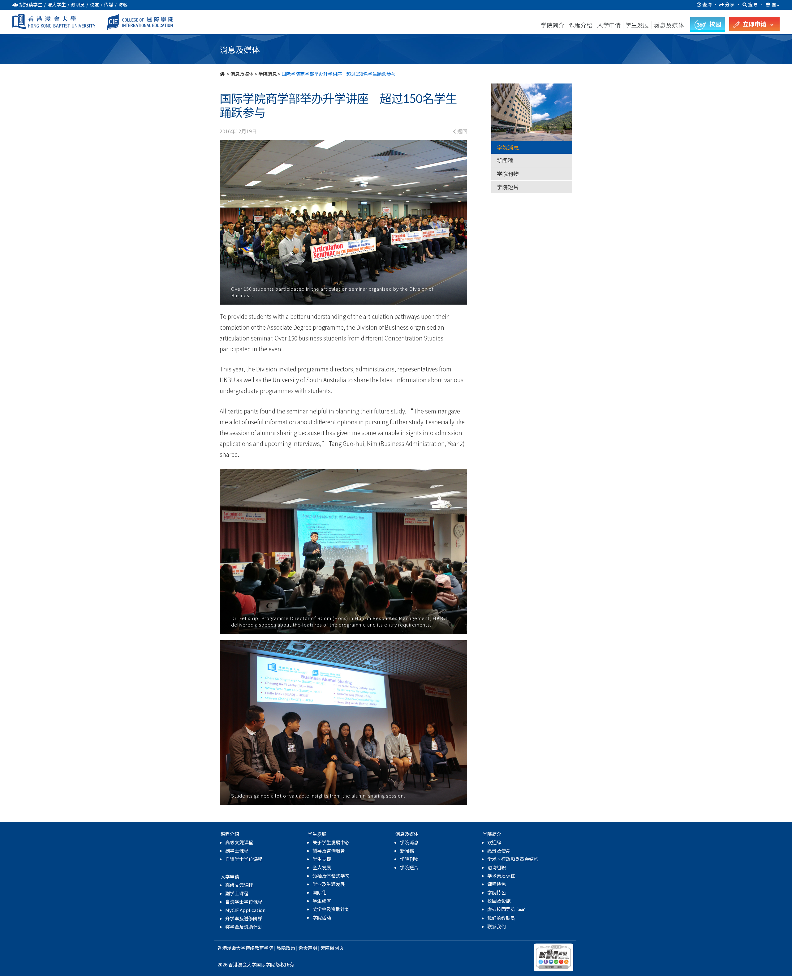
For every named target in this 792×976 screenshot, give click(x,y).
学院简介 (552, 25)
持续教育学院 (259, 947)
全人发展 (321, 867)
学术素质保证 (501, 875)
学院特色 (496, 892)
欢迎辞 (494, 842)
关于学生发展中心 (331, 842)
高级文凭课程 (239, 842)
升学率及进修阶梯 (243, 918)
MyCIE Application (245, 910)
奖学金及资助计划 (243, 926)
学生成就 (321, 900)
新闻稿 (505, 160)
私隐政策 (286, 947)
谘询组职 (496, 867)
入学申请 (609, 25)
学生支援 (321, 859)
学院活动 (321, 917)
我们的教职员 (501, 918)
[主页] (223, 74)
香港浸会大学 (231, 947)
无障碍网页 (332, 947)
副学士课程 (236, 850)
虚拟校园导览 (501, 909)
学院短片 (508, 187)
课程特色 (496, 884)
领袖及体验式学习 (331, 875)
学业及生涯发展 (328, 884)
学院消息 (267, 74)
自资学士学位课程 (243, 859)
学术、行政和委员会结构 (512, 859)
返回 (461, 131)
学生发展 (637, 25)
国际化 (319, 892)
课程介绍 (581, 25)
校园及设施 (498, 900)
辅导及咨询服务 (328, 850)
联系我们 (496, 926)
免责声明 (308, 947)
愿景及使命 (498, 850)
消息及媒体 (242, 74)
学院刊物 (508, 173)
